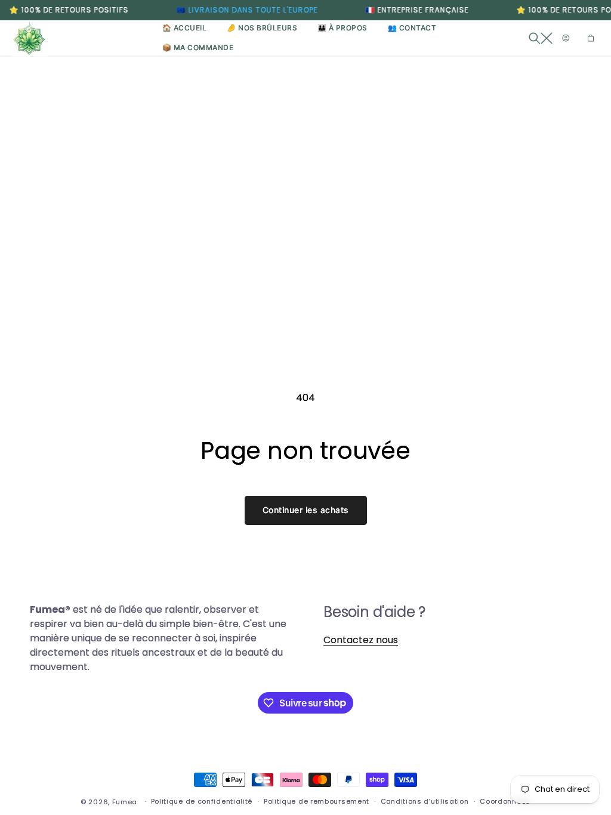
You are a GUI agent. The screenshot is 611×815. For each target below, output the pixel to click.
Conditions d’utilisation (425, 801)
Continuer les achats (306, 510)
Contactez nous (360, 640)
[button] (540, 38)
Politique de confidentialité (202, 801)
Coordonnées (505, 801)
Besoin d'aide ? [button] (374, 612)
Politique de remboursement (316, 801)
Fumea (125, 802)
